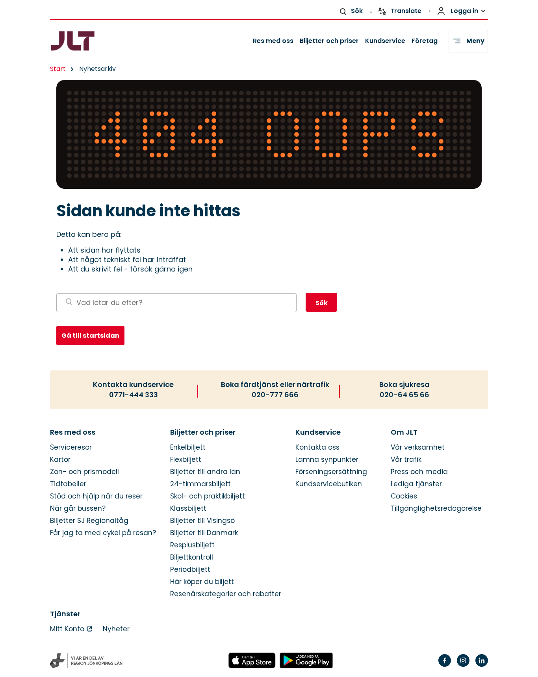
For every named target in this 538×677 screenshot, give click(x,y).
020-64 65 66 (404, 395)
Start (58, 68)
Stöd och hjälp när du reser (96, 496)
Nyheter (116, 629)
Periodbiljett (190, 569)
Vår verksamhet (418, 447)
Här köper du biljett (202, 581)
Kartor (60, 459)
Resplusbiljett (192, 545)
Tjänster (65, 614)
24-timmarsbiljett (200, 484)
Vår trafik (406, 459)
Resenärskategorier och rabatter (225, 594)
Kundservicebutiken (328, 484)
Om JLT (404, 432)
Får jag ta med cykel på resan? (103, 533)
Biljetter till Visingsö (202, 520)
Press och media (419, 471)
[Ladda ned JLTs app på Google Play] (306, 661)
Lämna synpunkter (326, 459)
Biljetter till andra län (205, 471)
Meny (475, 40)
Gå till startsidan (90, 335)
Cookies (404, 496)
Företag (425, 40)
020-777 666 (275, 395)
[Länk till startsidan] (86, 41)
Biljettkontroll (191, 557)
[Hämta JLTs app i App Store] (252, 661)
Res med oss (273, 40)
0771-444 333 (133, 395)
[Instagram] (463, 665)
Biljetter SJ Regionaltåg (89, 520)
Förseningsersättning (331, 471)
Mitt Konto (67, 629)
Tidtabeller (68, 484)
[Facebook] (444, 665)
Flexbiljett (185, 459)
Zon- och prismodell (84, 471)
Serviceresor (71, 447)
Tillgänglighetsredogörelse (436, 508)
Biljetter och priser (329, 40)
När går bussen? (78, 508)
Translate (405, 10)
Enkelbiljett (188, 447)
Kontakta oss (317, 447)
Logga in (464, 10)
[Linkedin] (481, 665)
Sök (357, 10)
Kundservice (385, 40)
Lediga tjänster (416, 484)
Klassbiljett (188, 508)
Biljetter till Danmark (204, 533)
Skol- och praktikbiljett (207, 496)
